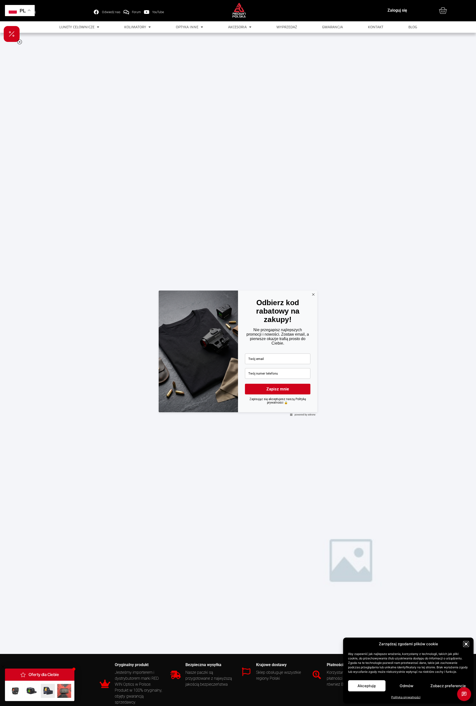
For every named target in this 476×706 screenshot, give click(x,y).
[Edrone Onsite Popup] (238, 353)
